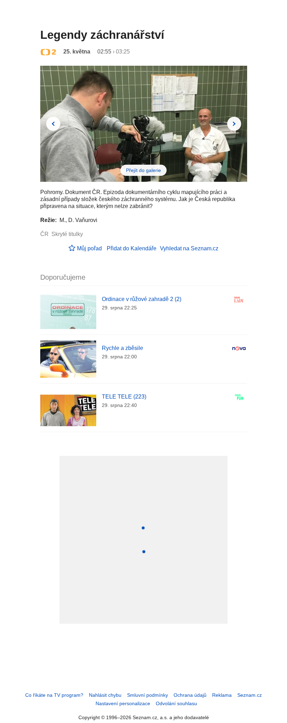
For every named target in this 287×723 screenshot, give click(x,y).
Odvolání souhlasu (176, 703)
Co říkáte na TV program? (54, 695)
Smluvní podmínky (147, 695)
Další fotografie (234, 124)
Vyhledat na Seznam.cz (189, 248)
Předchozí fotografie (53, 124)
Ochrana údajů (190, 695)
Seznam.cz (249, 695)
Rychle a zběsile (122, 348)
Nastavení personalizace (123, 703)
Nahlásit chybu (105, 695)
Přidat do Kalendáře (131, 248)
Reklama (222, 695)
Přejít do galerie (143, 170)
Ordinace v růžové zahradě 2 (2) (141, 299)
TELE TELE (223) (124, 397)
